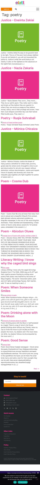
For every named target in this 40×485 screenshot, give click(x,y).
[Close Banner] (38, 473)
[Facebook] (16, 408)
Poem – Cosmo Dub (14, 181)
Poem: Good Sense (14, 340)
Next (36, 369)
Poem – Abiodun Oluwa (17, 231)
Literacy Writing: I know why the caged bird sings (18, 261)
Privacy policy (23, 482)
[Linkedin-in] (13, 408)
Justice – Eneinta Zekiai (17, 20)
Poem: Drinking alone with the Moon (19, 314)
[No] (37, 479)
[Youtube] (7, 408)
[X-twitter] (4, 408)
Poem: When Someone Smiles (17, 289)
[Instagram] (10, 408)
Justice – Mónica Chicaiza (19, 129)
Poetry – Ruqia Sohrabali (18, 118)
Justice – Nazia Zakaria (17, 68)
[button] (16, 9)
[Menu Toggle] (37, 9)
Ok (15, 482)
